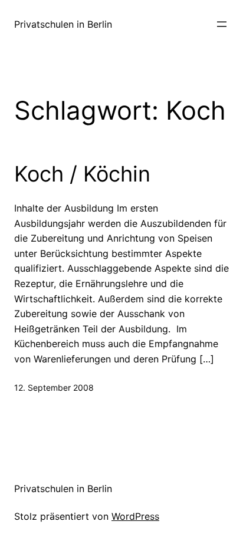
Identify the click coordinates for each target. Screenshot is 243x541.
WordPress (135, 516)
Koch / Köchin (82, 174)
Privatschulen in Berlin (63, 24)
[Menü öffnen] (222, 24)
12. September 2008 (54, 387)
